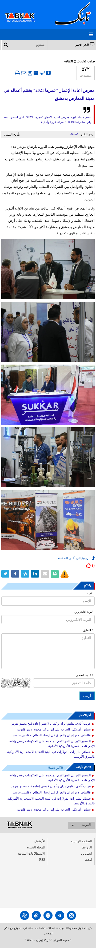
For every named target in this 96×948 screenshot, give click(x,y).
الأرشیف (39, 841)
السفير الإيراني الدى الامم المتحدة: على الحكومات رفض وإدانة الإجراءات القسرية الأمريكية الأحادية (52, 743)
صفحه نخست (86, 62)
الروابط (87, 847)
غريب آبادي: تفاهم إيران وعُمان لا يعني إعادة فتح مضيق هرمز (51, 723)
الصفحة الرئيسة (81, 841)
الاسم (90, 593)
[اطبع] (17, 73)
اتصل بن (86, 853)
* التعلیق (88, 630)
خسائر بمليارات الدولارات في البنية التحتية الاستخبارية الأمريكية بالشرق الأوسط (51, 754)
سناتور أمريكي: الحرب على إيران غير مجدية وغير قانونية (54, 729)
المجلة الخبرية (35, 847)
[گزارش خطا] (65, 574)
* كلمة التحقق (84, 675)
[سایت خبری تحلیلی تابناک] (23, 11)
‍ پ (42, 72)
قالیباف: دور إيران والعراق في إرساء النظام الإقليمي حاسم (52, 735)
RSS (42, 860)
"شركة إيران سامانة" (39, 940)
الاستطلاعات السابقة (31, 853)
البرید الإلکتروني (83, 611)
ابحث (88, 860)
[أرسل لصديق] (23, 73)
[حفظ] (30, 73)
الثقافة (68, 62)
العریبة (86, 825)
